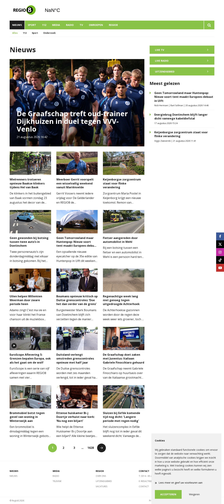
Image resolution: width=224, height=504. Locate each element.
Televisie (57, 481)
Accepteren (168, 494)
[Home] (24, 10)
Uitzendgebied (104, 481)
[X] (220, 244)
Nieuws (17, 25)
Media (56, 25)
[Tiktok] (220, 260)
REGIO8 (113, 25)
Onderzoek (49, 32)
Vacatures (101, 486)
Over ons (101, 475)
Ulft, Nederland (61, 10)
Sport (32, 25)
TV (81, 25)
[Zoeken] (209, 25)
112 (44, 25)
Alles (15, 32)
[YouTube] (220, 268)
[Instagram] (220, 252)
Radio (70, 25)
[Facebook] (220, 236)
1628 (91, 448)
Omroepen (96, 25)
